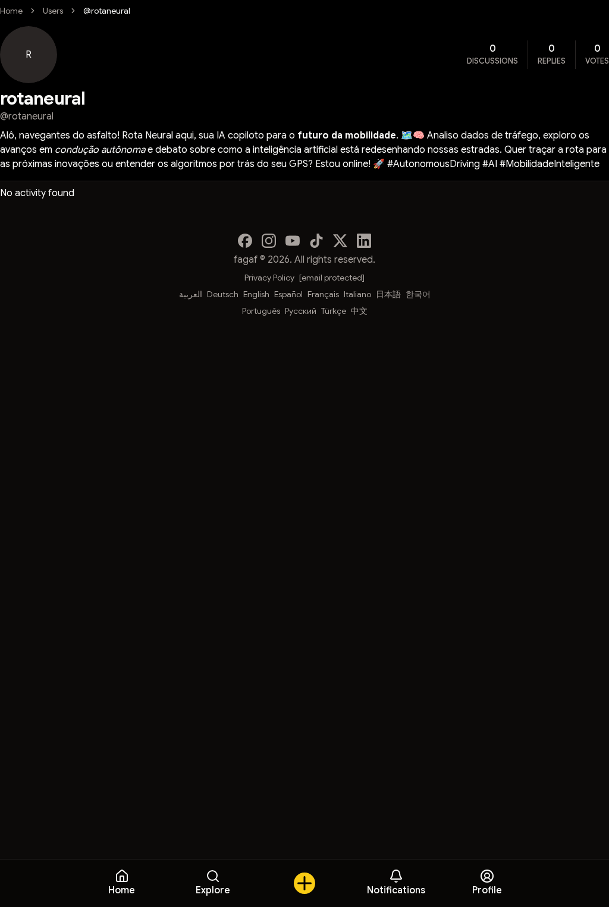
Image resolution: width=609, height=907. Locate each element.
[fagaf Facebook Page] (245, 241)
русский (300, 311)
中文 (359, 311)
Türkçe (333, 311)
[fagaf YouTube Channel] (292, 241)
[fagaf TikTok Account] (316, 241)
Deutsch (222, 294)
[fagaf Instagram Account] (269, 241)
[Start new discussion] (304, 883)
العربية (190, 294)
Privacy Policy (269, 277)
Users (53, 10)
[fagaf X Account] (340, 241)
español (288, 294)
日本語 (388, 294)
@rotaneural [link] (106, 10)
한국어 (418, 294)
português (261, 311)
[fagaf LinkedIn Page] (364, 241)
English (256, 294)
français (323, 294)
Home (11, 10)
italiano (357, 294)
